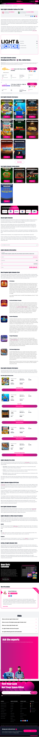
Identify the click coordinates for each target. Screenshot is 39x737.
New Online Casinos (3, 706)
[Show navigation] (1, 1)
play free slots (27, 462)
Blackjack (12, 708)
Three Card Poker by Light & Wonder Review (6, 185)
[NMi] (34, 211)
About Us (21, 703)
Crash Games (12, 713)
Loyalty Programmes (3, 713)
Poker (11, 711)
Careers (21, 706)
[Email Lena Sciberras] (9, 596)
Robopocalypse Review (19, 141)
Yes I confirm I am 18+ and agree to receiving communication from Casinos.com (12, 695)
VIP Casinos (2, 708)
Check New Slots (5, 579)
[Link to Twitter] (33, 267)
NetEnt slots (15, 525)
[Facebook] (32, 16)
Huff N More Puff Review (7, 101)
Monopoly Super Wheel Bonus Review (7, 121)
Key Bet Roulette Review (19, 169)
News (21, 711)
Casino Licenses (3, 718)
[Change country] (32, 1)
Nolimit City (12, 721)
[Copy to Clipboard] (36, 16)
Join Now (33, 692)
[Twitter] (34, 16)
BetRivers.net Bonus (6, 72)
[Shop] (30, 1)
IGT (3, 532)
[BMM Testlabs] (28, 211)
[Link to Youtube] (36, 267)
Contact (21, 705)
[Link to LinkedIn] (30, 267)
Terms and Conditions (34, 726)
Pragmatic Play (13, 716)
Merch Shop (22, 718)
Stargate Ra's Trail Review (6, 141)
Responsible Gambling (23, 708)
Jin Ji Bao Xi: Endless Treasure (21, 306)
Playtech (26, 538)
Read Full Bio (5, 606)
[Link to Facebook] (31, 267)
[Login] (34, 1)
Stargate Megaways (14, 339)
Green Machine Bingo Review (6, 169)
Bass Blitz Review (19, 101)
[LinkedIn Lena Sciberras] (11, 596)
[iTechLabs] (10, 211)
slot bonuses (34, 508)
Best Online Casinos (3, 703)
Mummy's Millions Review (32, 121)
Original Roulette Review (32, 169)
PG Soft (12, 718)
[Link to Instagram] (34, 267)
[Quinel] (16, 211)
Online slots (3, 484)
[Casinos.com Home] (20, 1)
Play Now (32, 68)
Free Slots (12, 705)
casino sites (34, 30)
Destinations (22, 713)
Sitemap (21, 716)
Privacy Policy (16, 732)
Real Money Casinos (3, 705)
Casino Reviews (3, 716)
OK (30, 730)
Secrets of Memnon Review (32, 101)
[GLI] (22, 211)
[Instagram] (23, 720)
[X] (25, 720)
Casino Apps (2, 711)
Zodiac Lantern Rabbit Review (19, 121)
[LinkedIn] (30, 16)
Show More (19, 162)
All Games (12, 706)
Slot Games (12, 703)
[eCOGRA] (4, 211)
